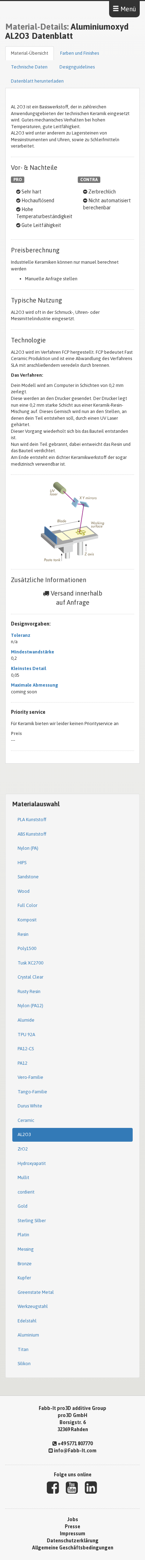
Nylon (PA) (28, 848)
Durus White (30, 1105)
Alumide (26, 1020)
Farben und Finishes (79, 53)
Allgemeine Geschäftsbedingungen (72, 1547)
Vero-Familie (30, 1077)
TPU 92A (26, 1034)
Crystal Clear (30, 977)
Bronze (25, 1263)
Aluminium (28, 1335)
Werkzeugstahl (33, 1306)
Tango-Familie (32, 1091)
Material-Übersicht (29, 53)
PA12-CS (26, 1048)
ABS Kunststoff (32, 834)
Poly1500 (27, 948)
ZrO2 (23, 1149)
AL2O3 (24, 1134)
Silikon (24, 1363)
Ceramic (26, 1120)
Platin (23, 1234)
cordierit (26, 1192)
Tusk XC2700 (30, 963)
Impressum (72, 1533)
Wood (24, 891)
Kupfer (24, 1277)
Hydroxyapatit (32, 1163)
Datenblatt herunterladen (37, 81)
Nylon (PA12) (30, 1005)
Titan (23, 1349)
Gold (22, 1206)
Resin (23, 934)
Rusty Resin (29, 991)
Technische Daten (29, 67)
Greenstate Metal (36, 1292)
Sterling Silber (32, 1220)
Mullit (23, 1177)
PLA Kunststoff (32, 819)
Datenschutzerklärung (73, 1540)
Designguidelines (77, 67)
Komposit (27, 919)
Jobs (72, 1519)
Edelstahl (27, 1320)
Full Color (27, 905)
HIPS (22, 862)
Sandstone (28, 876)
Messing (26, 1249)
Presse (72, 1526)
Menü (127, 9)
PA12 (22, 1063)
